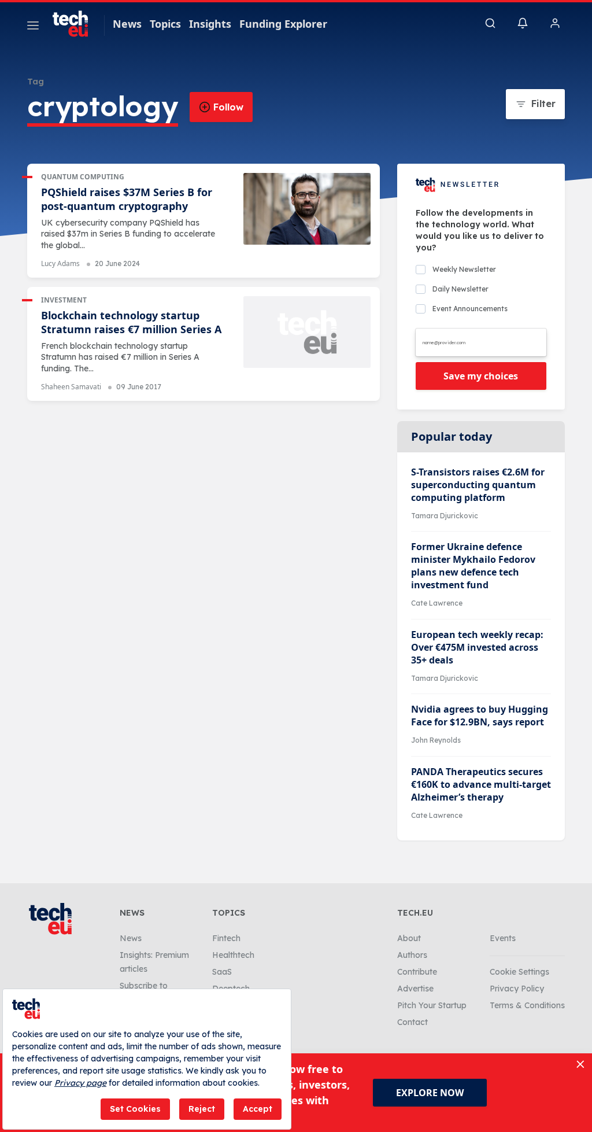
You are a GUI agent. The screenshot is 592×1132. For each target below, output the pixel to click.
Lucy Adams (60, 263)
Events (503, 938)
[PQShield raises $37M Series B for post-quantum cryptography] (307, 209)
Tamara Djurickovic (444, 515)
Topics (165, 24)
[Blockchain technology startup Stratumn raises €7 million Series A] (307, 332)
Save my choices (480, 376)
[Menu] (33, 27)
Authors (412, 955)
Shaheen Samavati (71, 387)
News (127, 24)
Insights (210, 24)
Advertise (415, 988)
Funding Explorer (283, 24)
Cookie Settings (519, 972)
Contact (412, 1022)
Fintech (226, 938)
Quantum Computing (82, 177)
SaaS (222, 972)
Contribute (417, 972)
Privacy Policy (517, 988)
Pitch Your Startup (432, 1005)
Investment (64, 300)
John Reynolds (436, 740)
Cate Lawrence (436, 603)
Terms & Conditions (527, 1005)
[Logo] (76, 23)
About (409, 938)
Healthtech (233, 955)
